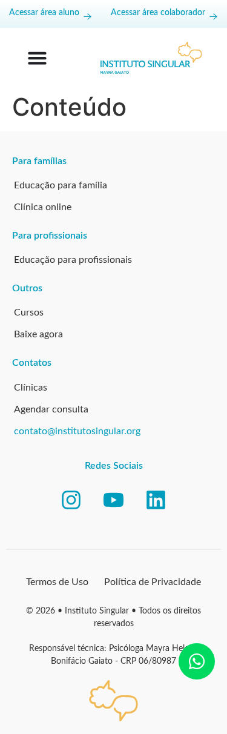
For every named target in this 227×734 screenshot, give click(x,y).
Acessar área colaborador (158, 12)
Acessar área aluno (44, 12)
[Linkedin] (156, 500)
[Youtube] (114, 500)
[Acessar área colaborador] (213, 16)
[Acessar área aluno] (87, 16)
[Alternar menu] (37, 58)
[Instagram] (71, 500)
